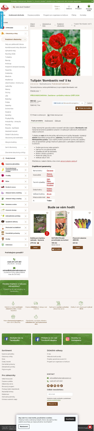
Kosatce (8, 112)
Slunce (49, 174)
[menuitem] (16, 15)
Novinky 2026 (10, 54)
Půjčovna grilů (6, 369)
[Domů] (35, 25)
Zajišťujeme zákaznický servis (58, 308)
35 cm (49, 194)
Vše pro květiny (11, 142)
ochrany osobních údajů (53, 400)
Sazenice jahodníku (12, 164)
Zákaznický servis (7, 384)
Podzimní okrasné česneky (15, 67)
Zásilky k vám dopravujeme (81, 308)
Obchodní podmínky (8, 397)
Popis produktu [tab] (37, 121)
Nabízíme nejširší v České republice (13, 308)
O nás (49, 354)
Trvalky (8, 175)
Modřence (9, 80)
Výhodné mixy (10, 51)
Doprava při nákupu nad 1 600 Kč (36, 308)
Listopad (50, 183)
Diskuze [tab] (58, 121)
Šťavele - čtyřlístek (12, 128)
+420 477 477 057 (14, 262)
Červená (50, 171)
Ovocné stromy (11, 210)
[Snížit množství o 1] (85, 104)
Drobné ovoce (11, 187)
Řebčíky (8, 99)
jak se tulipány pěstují (69, 161)
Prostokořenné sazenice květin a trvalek (12, 170)
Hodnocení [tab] (49, 121)
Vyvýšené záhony (12, 222)
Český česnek (10, 158)
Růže (7, 181)
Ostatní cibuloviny (12, 134)
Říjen (49, 181)
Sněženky (8, 73)
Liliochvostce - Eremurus (14, 83)
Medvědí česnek (11, 131)
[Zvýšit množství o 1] (85, 102)
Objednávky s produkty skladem (36, 322)
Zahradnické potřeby (13, 216)
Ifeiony (7, 89)
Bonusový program (8, 386)
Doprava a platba (7, 381)
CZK (57, 9)
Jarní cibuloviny (11, 147)
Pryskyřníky (9, 118)
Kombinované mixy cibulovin (15, 47)
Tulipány (8, 57)
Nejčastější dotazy (7, 391)
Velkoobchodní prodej (54, 356)
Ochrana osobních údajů (9, 399)
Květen (49, 191)
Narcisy (7, 60)
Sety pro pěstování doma (14, 44)
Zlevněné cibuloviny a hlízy (15, 152)
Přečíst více (34, 91)
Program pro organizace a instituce (58, 361)
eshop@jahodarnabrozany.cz (14, 270)
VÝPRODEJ (9, 28)
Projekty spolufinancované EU (56, 359)
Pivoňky (8, 125)
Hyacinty (8, 70)
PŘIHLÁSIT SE (52, 404)
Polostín (50, 176)
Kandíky (8, 115)
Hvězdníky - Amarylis (13, 121)
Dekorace (9, 245)
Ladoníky (8, 86)
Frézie (7, 102)
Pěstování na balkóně (13, 227)
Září (48, 179)
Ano (48, 197)
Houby (8, 239)
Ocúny (7, 92)
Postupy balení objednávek (10, 389)
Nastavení (24, 426)
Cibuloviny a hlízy (12, 33)
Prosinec (50, 185)
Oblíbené (69, 9)
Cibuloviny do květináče (14, 138)
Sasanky (8, 105)
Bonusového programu (71, 103)
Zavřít (33, 113)
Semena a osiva (11, 204)
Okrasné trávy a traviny (13, 198)
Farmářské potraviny (13, 233)
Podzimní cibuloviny (13, 39)
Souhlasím (70, 419)
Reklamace (5, 394)
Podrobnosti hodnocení (60, 84)
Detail (35, 247)
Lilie (6, 96)
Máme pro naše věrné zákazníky (14, 321)
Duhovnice (9, 109)
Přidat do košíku (85, 108)
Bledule (8, 76)
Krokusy (8, 63)
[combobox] (31, 7)
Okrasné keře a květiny (14, 193)
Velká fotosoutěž (7, 379)
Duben (49, 189)
